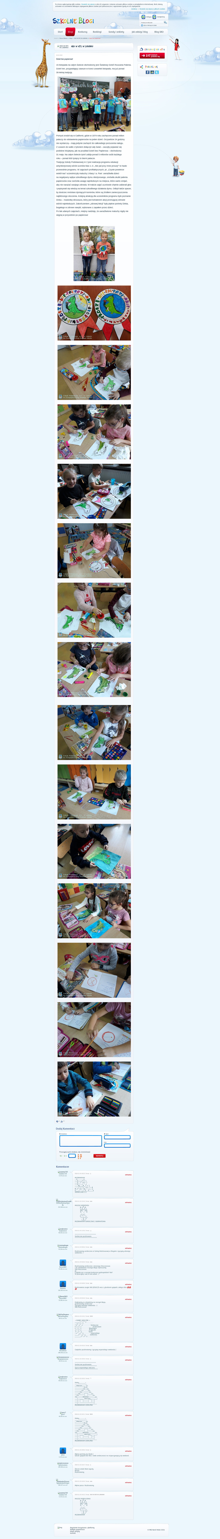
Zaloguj (148, 17)
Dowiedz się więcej (87, 4)
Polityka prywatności (77, 1530)
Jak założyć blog (140, 32)
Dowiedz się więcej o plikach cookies (152, 9)
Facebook (148, 72)
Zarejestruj (161, 17)
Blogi (70, 32)
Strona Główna (63, 38)
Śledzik (152, 72)
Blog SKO (159, 32)
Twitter (157, 72)
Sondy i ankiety (116, 32)
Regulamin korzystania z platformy (82, 1528)
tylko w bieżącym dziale (150, 25)
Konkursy (82, 32)
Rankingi (97, 32)
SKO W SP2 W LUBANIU (80, 38)
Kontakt (73, 1533)
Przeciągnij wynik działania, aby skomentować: (75, 1152)
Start (60, 32)
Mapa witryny (75, 1531)
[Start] (73, 25)
